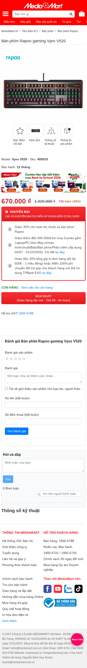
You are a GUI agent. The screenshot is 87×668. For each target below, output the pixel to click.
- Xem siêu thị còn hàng (36, 287)
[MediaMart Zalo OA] (68, 589)
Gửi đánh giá (17, 431)
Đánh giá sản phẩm (19, 352)
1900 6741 (51, 553)
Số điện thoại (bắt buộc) (22, 414)
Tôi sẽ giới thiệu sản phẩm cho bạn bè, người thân (44, 389)
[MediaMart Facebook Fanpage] (48, 589)
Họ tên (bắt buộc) (17, 398)
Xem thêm (9, 621)
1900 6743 (69, 553)
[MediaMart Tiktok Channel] (79, 589)
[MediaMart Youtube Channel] (58, 589)
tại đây (59, 252)
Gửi (8, 479)
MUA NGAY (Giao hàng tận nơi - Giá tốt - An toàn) (43, 298)
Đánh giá (11, 368)
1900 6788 (25, 313)
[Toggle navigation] (5, 13)
